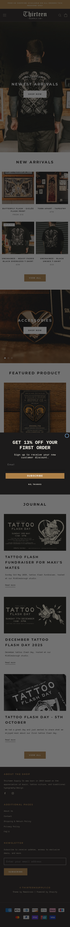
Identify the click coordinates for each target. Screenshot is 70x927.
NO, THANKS (35, 484)
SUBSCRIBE (35, 476)
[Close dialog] (67, 435)
